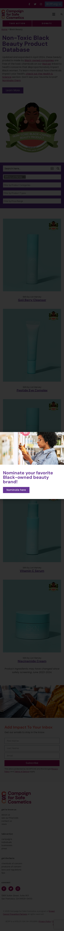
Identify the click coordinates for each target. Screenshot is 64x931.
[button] (60, 436)
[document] (32, 465)
